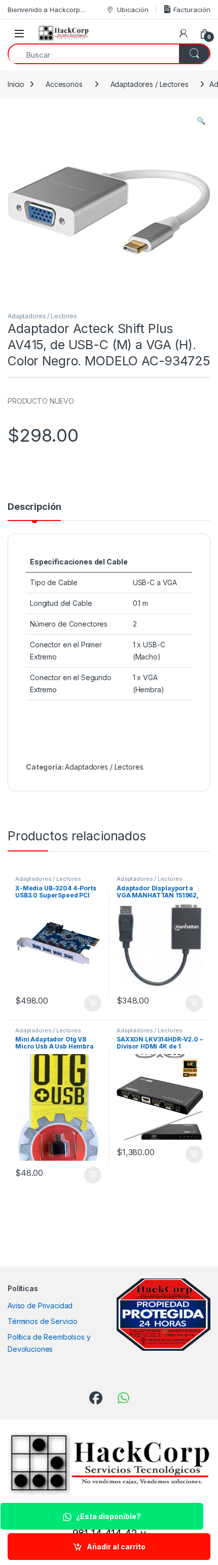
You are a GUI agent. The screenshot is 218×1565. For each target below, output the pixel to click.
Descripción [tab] (34, 507)
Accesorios (64, 84)
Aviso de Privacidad (40, 1305)
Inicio (16, 84)
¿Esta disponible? (108, 1516)
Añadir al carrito (116, 1546)
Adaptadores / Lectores (150, 84)
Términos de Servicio (43, 1321)
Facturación (191, 10)
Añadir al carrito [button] (91, 1003)
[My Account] (183, 33)
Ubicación (133, 10)
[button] (201, 121)
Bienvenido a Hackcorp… (47, 10)
